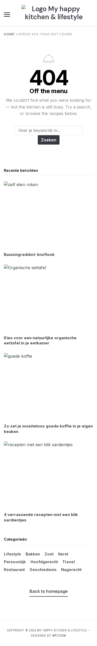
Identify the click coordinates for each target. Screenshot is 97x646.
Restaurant (14, 569)
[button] (7, 14)
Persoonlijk (15, 561)
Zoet (49, 554)
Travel (68, 561)
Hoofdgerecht (44, 561)
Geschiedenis (43, 569)
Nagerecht (71, 569)
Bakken (33, 554)
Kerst (63, 554)
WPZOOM (59, 635)
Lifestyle (12, 554)
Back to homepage (48, 591)
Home (9, 34)
